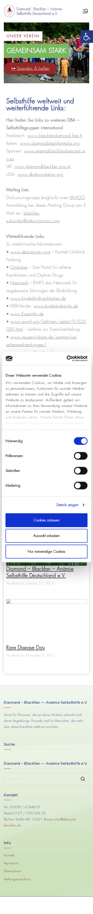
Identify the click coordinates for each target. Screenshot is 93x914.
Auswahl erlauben (46, 535)
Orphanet (18, 267)
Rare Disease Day (25, 647)
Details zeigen (67, 504)
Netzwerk (19, 282)
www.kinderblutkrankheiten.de (38, 298)
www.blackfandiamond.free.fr (54, 135)
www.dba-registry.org (30, 252)
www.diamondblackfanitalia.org (49, 143)
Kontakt (9, 855)
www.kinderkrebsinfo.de (56, 306)
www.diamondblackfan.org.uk (43, 166)
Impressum (11, 863)
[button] (87, 36)
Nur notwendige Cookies (46, 551)
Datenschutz (12, 871)
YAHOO (77, 197)
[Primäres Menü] (85, 11)
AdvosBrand (57, 905)
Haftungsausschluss (17, 879)
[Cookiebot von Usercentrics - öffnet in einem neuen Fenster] (67, 358)
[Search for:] (46, 779)
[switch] (81, 456)
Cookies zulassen (46, 520)
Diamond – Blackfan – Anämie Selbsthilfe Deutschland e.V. (39, 572)
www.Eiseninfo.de (27, 314)
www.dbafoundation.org (40, 174)
